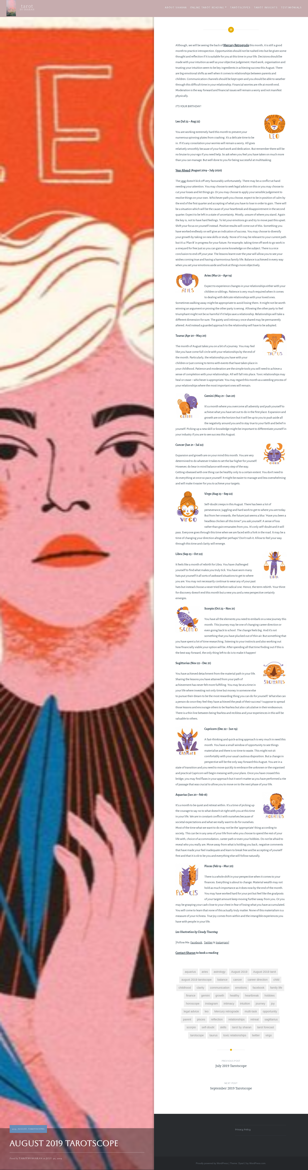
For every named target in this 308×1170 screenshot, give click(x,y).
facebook (258, 987)
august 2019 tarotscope (196, 979)
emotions (241, 987)
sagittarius (271, 1019)
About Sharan (176, 8)
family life (276, 987)
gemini (205, 995)
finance (190, 995)
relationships (236, 1019)
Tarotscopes (240, 8)
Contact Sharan (185, 952)
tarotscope (197, 1035)
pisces (201, 1019)
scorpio (191, 1027)
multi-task (251, 1011)
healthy (234, 995)
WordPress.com (257, 1163)
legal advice (191, 1011)
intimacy (229, 1003)
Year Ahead (182, 170)
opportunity (270, 1011)
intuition (245, 1003)
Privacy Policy (243, 1130)
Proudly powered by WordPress (212, 1163)
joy (273, 1003)
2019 (14, 1129)
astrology (219, 971)
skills (223, 1027)
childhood (185, 987)
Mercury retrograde (226, 1011)
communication (219, 987)
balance (222, 979)
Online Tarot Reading (207, 8)
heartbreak (252, 995)
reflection (217, 1019)
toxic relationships (234, 1035)
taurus (214, 1035)
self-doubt (208, 1027)
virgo (268, 1035)
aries (205, 971)
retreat (254, 1019)
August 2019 (239, 971)
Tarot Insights (266, 8)
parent (187, 1019)
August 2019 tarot (264, 971)
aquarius (190, 971)
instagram (211, 1003)
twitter (256, 1035)
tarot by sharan (241, 1027)
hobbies (270, 995)
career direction (258, 979)
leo (207, 1011)
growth (219, 995)
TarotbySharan (31, 1158)
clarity (200, 987)
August (22, 1129)
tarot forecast (265, 1027)
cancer (237, 979)
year (183, 180)
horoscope (192, 1003)
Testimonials (291, 8)
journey (260, 1003)
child (276, 979)
